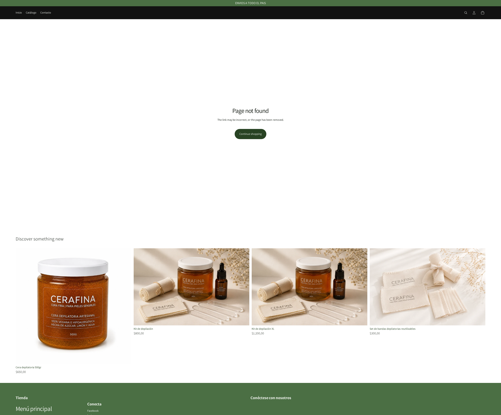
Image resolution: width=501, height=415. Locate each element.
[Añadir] (125, 357)
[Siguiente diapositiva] (361, 287)
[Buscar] (465, 12)
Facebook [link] (93, 410)
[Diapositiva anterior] (257, 287)
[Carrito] (482, 12)
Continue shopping (250, 134)
